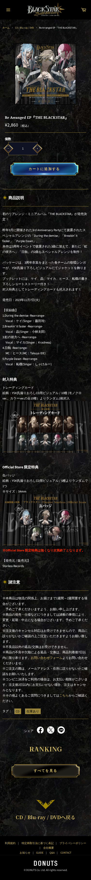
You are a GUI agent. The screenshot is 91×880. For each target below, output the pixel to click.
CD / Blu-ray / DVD (24, 28)
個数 (8, 139)
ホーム (6, 28)
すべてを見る (45, 770)
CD (17, 711)
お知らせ (25, 853)
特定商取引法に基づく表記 (38, 843)
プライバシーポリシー (72, 843)
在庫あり (32, 711)
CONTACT (65, 853)
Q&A (52, 853)
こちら (64, 695)
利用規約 (10, 843)
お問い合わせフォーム (46, 658)
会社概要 (48, 848)
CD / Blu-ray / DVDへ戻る (45, 817)
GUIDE (39, 853)
